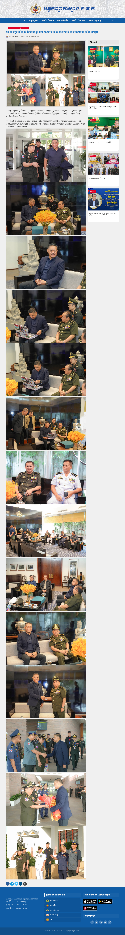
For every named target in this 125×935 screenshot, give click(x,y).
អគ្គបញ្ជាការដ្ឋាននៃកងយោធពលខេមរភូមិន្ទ (22, 28)
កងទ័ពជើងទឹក (62, 20)
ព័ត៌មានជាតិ (10, 28)
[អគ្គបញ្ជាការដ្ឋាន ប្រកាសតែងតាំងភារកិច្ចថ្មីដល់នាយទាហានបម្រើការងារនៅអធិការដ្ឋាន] (103, 57)
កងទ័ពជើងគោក (48, 20)
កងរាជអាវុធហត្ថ (95, 20)
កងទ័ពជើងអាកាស (78, 20)
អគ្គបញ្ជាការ (33, 20)
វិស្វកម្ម (51, 920)
